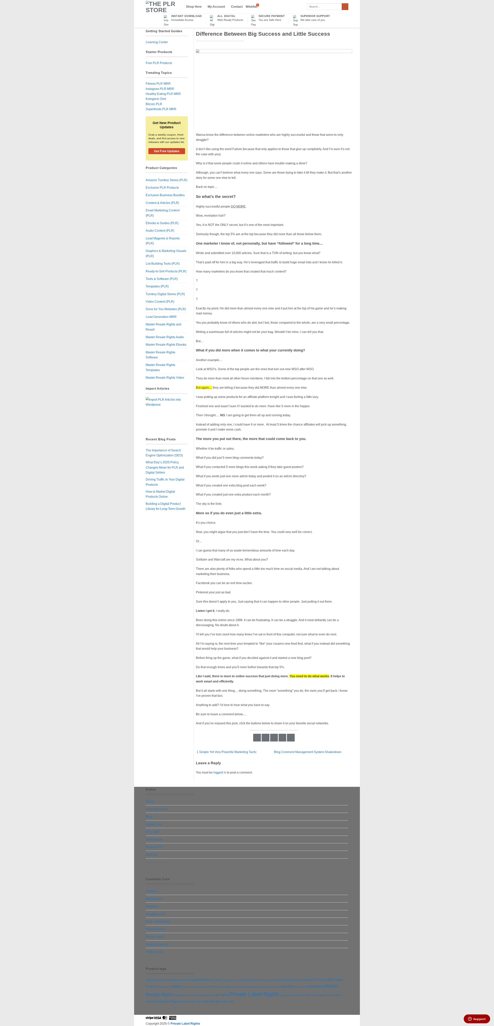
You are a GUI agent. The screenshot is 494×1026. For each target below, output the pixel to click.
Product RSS (155, 847)
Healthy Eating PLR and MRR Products (201, 986)
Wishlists (152, 906)
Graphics (164, 986)
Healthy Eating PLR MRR (163, 93)
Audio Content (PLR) (160, 230)
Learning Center (157, 42)
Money (198, 995)
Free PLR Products (159, 63)
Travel (198, 1001)
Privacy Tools (155, 936)
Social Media (319, 995)
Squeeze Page (167, 1001)
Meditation (180, 995)
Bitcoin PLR (154, 104)
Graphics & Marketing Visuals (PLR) (166, 253)
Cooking (237, 980)
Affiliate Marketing (155, 980)
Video (206, 1001)
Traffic (191, 1001)
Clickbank (228, 980)
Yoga (231, 1001)
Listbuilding (287, 986)
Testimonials (154, 839)
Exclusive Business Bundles (165, 195)
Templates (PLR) (157, 286)
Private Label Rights (254, 994)
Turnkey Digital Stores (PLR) (165, 294)
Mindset (190, 995)
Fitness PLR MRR (158, 83)
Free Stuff (152, 831)
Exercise (284, 980)
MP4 (225, 995)
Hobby (226, 986)
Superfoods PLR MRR (161, 109)
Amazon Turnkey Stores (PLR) (166, 180)
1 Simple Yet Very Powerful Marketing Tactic (226, 752)
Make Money (302, 987)
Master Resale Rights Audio (165, 337)
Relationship (294, 995)
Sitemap (151, 854)
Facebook (297, 980)
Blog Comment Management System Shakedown (308, 752)
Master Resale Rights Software (160, 354)
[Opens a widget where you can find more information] (477, 1019)
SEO (308, 995)
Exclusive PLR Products (162, 187)
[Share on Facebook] (257, 737)
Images (241, 986)
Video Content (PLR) (160, 301)
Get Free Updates (166, 151)
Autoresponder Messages (181, 979)
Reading (284, 995)
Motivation (208, 995)
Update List (153, 824)
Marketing (316, 986)
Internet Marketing (269, 987)
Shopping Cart (156, 914)
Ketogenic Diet (156, 98)
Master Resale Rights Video (165, 377)
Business (206, 980)
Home (234, 987)
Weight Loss (219, 1001)
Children (217, 980)
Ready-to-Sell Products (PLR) (166, 271)
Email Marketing (269, 980)
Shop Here (194, 6)
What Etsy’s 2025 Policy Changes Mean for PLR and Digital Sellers (165, 467)
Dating (245, 980)
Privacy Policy (155, 929)
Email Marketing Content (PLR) (162, 213)
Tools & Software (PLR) (162, 278)
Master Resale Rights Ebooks (166, 344)
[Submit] (345, 6)
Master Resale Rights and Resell (163, 327)
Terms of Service (157, 944)
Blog (149, 816)
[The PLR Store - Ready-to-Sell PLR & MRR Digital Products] (163, 7)
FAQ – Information (158, 921)
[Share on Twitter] (265, 737)
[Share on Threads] (274, 737)
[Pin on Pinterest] (282, 737)
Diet (252, 979)
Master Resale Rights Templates (160, 367)
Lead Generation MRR (161, 316)
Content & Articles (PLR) (162, 202)
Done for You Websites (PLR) (166, 309)
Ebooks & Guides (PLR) (162, 223)
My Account (216, 6)
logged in (219, 772)
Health (175, 986)
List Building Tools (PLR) (163, 263)
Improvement (253, 986)
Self (302, 995)
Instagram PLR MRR (160, 88)
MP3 (218, 995)
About (150, 801)
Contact (237, 6)
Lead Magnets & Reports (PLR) (163, 240)
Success (182, 1001)
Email (258, 980)
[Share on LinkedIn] (291, 737)
